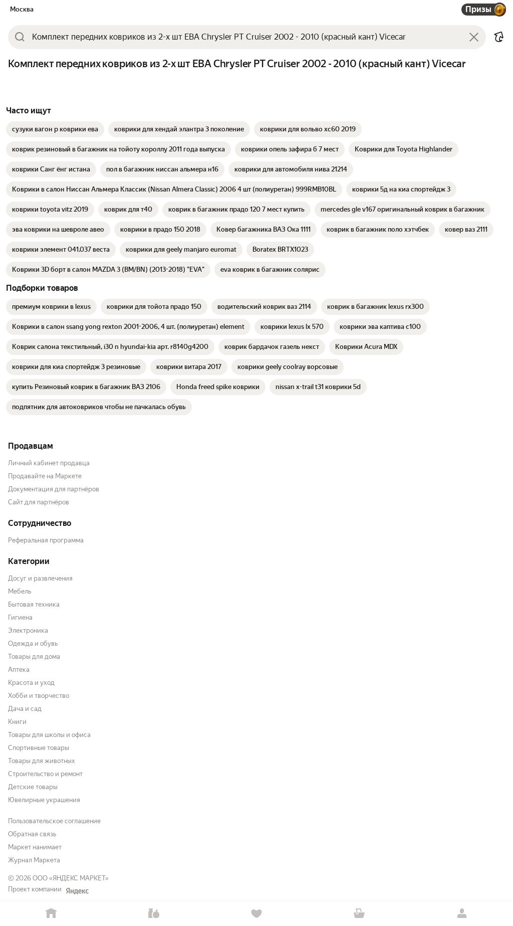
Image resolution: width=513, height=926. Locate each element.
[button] (499, 37)
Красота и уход (31, 682)
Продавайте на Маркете (45, 476)
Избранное (256, 913)
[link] (55, 129)
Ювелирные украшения (44, 800)
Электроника (28, 630)
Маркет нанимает (35, 847)
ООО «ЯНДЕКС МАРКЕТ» (71, 878)
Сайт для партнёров (38, 502)
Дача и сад (25, 708)
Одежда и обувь (33, 643)
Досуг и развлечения (40, 578)
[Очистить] (474, 37)
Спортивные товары (38, 748)
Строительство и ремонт (45, 774)
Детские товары (33, 787)
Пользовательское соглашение (54, 821)
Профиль (461, 913)
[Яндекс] (77, 891)
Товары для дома (34, 656)
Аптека (19, 669)
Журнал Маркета (34, 860)
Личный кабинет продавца (49, 463)
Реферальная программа (46, 540)
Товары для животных (41, 761)
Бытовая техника (34, 604)
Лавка (154, 913)
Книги (17, 721)
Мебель (19, 591)
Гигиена (20, 617)
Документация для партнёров (53, 489)
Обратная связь (32, 834)
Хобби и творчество (38, 695)
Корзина (359, 913)
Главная (51, 913)
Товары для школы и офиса (49, 734)
